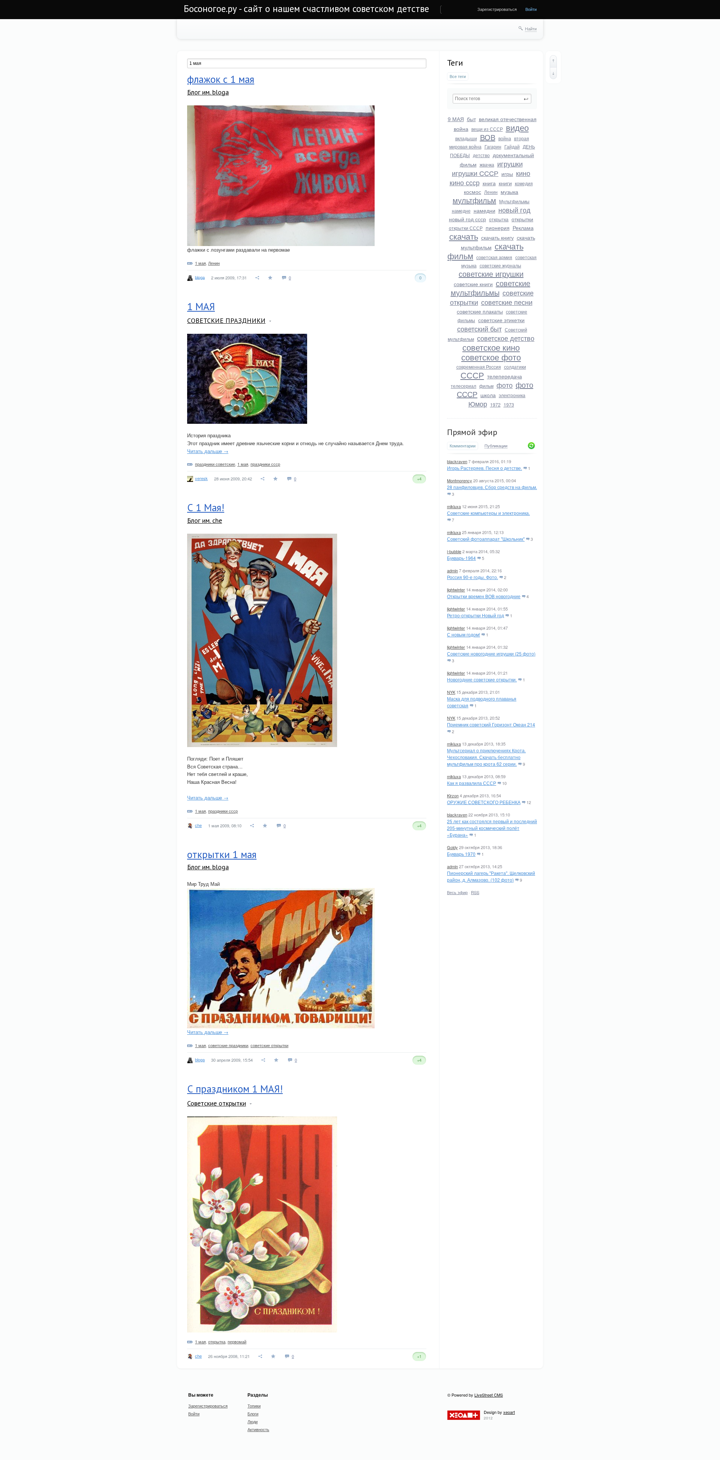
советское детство (505, 338)
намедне (461, 210)
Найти (531, 29)
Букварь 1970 (461, 854)
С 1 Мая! (205, 507)
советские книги (473, 284)
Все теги (458, 76)
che (198, 825)
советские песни (506, 302)
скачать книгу (497, 237)
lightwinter (456, 590)
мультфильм (474, 200)
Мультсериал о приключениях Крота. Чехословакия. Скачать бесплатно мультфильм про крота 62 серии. (486, 757)
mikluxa (454, 506)
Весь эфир (457, 892)
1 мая (200, 263)
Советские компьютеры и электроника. (488, 513)
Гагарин (492, 146)
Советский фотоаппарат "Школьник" (486, 539)
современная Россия (478, 366)
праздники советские (215, 464)
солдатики (515, 366)
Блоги (253, 1413)
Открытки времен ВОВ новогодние (483, 596)
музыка (509, 191)
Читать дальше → (207, 451)
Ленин (491, 192)
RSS (475, 892)
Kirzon (453, 795)
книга (489, 183)
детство (481, 155)
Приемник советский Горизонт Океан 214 (491, 724)
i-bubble (454, 551)
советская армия (494, 257)
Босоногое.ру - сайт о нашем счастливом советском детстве (306, 9)
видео (517, 127)
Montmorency (459, 480)
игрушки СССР (475, 173)
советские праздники (228, 1045)
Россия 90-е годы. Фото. (472, 577)
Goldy (452, 847)
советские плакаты (480, 311)
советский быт (479, 328)
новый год (514, 210)
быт (471, 119)
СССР (472, 375)
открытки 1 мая (221, 854)
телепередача (504, 376)
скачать (463, 236)
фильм (486, 386)
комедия (524, 183)
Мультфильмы (514, 201)
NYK (451, 692)
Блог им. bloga (208, 92)
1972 (495, 404)
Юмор (477, 403)
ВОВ (487, 137)
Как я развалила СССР (471, 783)
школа (488, 395)
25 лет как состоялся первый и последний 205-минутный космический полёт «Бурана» (492, 828)
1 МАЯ (201, 306)
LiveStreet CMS (488, 1395)
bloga (200, 277)
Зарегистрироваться (497, 9)
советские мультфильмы (491, 288)
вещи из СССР (487, 129)
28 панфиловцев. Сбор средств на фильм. (492, 487)
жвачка (487, 164)
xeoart (509, 1412)
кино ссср (465, 182)
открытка (498, 219)
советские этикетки (501, 320)
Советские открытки (216, 1103)
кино (523, 173)
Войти (531, 9)
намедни (484, 210)
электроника (512, 395)
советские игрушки (491, 273)
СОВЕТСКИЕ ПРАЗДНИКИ (226, 320)
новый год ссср (467, 219)
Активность (258, 1429)
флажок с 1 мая (220, 79)
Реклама (523, 227)
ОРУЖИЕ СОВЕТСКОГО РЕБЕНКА (483, 802)
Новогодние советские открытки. (482, 679)
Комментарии (463, 445)
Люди (253, 1421)
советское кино (491, 347)
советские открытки (269, 1045)
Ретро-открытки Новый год (475, 615)
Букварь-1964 (461, 558)
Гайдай (512, 146)
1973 (509, 404)
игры (507, 173)
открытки (522, 219)
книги (505, 183)
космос (472, 191)
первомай (237, 1341)
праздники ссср (265, 464)
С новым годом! (463, 634)
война (504, 138)
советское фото (491, 357)
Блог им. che (204, 520)
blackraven (457, 461)
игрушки (510, 163)
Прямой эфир (472, 432)
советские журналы (500, 265)
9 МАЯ (456, 119)
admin (452, 570)
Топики (254, 1406)
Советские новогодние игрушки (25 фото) (491, 653)
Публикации (495, 446)
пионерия (498, 227)
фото (504, 385)
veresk (201, 478)
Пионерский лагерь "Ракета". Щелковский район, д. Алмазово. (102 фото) (491, 876)
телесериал (463, 386)
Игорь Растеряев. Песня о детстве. (484, 468)
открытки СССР (466, 228)
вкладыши (466, 138)
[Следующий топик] (553, 73)
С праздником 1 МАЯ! (235, 1088)
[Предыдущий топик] (553, 61)
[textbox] (492, 99)
